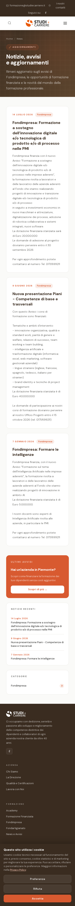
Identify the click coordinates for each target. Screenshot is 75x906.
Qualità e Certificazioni (20, 783)
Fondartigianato (15, 828)
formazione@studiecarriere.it (27, 5)
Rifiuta (37, 888)
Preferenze (37, 879)
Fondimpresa (14, 822)
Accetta (37, 898)
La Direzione (13, 777)
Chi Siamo (12, 771)
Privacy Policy (18, 869)
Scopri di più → (37, 589)
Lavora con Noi (15, 789)
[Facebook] (45, 13)
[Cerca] (9, 23)
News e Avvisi (14, 834)
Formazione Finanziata (19, 816)
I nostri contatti (60, 5)
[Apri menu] (65, 23)
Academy (12, 810)
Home (9, 38)
